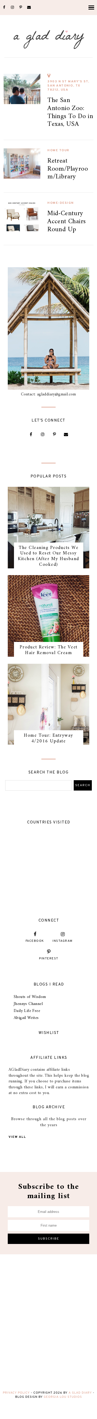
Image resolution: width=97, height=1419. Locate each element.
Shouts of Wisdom (30, 997)
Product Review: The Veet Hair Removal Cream (49, 650)
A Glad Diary (80, 1393)
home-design (60, 203)
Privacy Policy (16, 1393)
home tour (58, 150)
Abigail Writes (26, 1018)
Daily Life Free (27, 1011)
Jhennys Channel (28, 1004)
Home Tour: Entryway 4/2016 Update (48, 738)
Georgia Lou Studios (63, 1397)
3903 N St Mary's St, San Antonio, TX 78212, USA (68, 85)
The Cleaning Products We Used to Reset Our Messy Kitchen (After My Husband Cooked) (48, 556)
